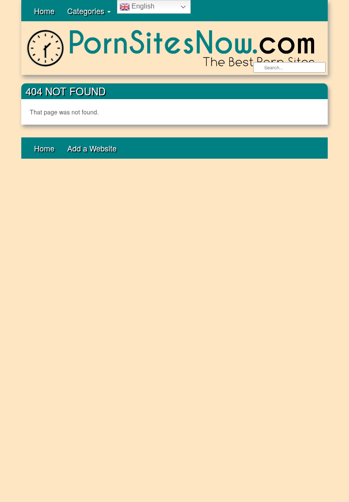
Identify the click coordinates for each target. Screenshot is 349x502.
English (142, 6)
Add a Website (92, 148)
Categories (86, 10)
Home (44, 10)
